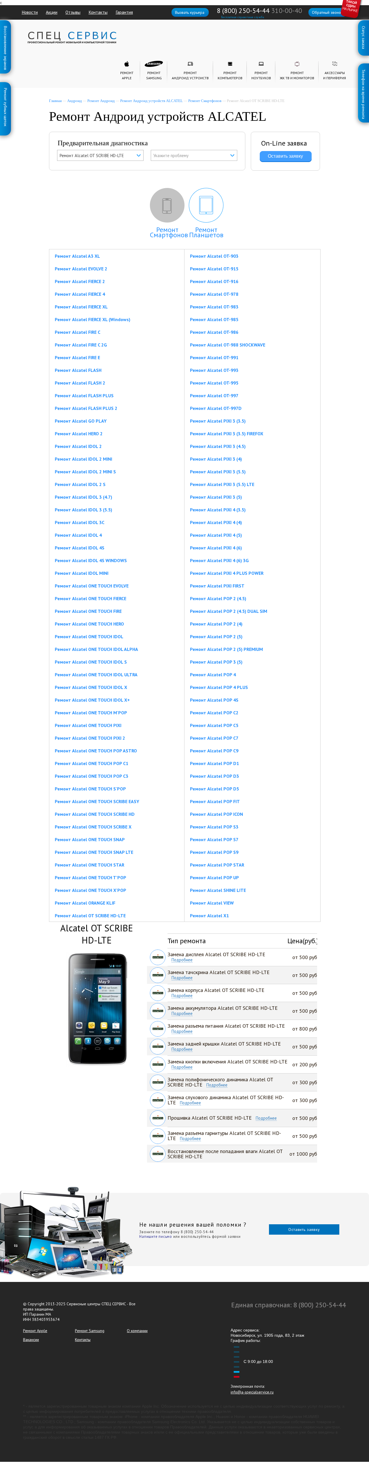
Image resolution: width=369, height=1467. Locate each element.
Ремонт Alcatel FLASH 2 (80, 383)
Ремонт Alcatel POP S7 (214, 839)
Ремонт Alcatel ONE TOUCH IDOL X (91, 687)
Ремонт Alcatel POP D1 (214, 763)
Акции (51, 12)
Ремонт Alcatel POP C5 (214, 725)
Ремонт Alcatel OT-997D (216, 408)
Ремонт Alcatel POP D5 (214, 789)
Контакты (98, 12)
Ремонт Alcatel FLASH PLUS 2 (86, 408)
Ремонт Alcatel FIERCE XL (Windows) (92, 319)
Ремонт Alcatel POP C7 (214, 738)
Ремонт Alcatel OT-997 (214, 395)
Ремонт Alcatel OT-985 (214, 319)
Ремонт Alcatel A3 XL (77, 256)
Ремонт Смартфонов (204, 101)
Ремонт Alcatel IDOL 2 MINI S (85, 471)
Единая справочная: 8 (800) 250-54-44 (288, 1304)
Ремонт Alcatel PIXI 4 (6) (216, 548)
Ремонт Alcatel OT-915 (214, 269)
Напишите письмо (155, 1236)
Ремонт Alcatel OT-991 (214, 357)
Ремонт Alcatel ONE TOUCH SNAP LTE (94, 852)
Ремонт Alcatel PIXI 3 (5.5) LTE (222, 484)
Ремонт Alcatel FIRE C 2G (81, 345)
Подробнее (182, 960)
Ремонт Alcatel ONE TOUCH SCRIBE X (93, 827)
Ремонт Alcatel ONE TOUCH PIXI (88, 725)
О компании (137, 1330)
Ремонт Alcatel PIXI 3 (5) (216, 497)
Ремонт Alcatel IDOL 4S (79, 548)
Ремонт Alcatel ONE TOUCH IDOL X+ (92, 700)
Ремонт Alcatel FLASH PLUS (84, 395)
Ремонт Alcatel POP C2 (214, 712)
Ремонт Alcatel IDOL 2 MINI (83, 459)
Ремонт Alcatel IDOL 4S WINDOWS (91, 560)
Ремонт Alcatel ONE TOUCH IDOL (89, 636)
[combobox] (100, 155)
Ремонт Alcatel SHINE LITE (218, 890)
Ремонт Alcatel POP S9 (214, 852)
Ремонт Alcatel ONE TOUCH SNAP (90, 839)
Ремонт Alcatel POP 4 (213, 674)
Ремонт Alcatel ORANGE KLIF (85, 903)
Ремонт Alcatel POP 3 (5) (216, 662)
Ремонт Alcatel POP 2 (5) (216, 636)
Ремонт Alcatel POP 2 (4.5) (218, 598)
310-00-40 (286, 10)
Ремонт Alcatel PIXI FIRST (217, 586)
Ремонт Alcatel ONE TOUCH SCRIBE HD (95, 814)
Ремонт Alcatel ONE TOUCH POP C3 (91, 776)
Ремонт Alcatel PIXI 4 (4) (216, 522)
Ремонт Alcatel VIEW (212, 903)
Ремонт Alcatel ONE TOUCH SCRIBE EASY (97, 801)
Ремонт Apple (35, 1330)
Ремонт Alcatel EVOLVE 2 (81, 269)
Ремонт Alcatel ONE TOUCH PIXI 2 (90, 738)
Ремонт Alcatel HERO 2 (79, 433)
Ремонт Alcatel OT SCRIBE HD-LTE (90, 915)
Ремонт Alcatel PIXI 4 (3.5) (218, 510)
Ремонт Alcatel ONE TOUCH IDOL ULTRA (96, 674)
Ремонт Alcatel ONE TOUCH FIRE (88, 611)
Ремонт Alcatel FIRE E (77, 357)
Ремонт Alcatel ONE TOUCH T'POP (90, 877)
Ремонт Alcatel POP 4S (214, 700)
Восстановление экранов (5, 27)
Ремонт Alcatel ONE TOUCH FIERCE (90, 598)
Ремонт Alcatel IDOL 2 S (80, 484)
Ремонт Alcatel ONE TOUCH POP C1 (91, 763)
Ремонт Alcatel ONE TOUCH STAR (89, 865)
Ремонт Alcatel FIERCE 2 (80, 281)
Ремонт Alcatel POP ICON (216, 814)
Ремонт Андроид (101, 101)
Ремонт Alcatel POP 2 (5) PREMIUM (226, 649)
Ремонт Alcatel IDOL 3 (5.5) (83, 510)
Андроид (74, 101)
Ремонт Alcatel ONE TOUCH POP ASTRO (96, 751)
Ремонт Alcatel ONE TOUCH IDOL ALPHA (96, 649)
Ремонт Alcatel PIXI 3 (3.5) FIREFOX (226, 433)
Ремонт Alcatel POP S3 (214, 827)
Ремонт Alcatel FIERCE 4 (80, 294)
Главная (55, 101)
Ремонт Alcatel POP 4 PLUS (219, 687)
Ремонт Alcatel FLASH (78, 370)
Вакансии (31, 1339)
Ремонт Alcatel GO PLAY (81, 421)
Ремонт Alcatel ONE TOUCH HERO (89, 624)
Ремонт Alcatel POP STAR (217, 865)
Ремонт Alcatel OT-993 (214, 370)
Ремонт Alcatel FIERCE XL (81, 307)
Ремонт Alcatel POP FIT (215, 801)
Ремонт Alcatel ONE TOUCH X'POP (90, 890)
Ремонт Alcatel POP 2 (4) (216, 624)
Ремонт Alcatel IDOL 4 (78, 535)
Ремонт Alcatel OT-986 (214, 332)
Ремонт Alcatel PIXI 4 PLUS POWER (226, 573)
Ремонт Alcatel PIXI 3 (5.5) (218, 471)
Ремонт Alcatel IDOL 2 (78, 446)
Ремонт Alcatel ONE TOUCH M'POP (91, 712)
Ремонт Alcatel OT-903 (214, 256)
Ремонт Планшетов (206, 232)
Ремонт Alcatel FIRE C (77, 332)
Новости (30, 12)
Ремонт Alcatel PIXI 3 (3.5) (218, 421)
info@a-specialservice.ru (252, 1392)
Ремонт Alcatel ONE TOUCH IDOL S (91, 662)
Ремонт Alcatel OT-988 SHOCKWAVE (227, 345)
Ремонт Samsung (89, 1330)
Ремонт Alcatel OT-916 (214, 281)
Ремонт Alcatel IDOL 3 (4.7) (83, 497)
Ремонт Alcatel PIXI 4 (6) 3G (219, 560)
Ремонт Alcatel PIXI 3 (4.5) (218, 446)
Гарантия (124, 12)
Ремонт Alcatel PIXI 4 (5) (216, 535)
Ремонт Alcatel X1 (209, 915)
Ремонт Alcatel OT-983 (214, 307)
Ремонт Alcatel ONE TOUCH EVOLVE (92, 586)
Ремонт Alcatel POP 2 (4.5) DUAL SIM (228, 611)
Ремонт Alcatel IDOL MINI (81, 573)
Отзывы (72, 12)
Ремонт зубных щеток (5, 89)
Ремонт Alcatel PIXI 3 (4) (216, 459)
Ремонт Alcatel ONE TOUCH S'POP (90, 789)
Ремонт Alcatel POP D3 (214, 776)
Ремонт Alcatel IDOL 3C (79, 522)
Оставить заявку (304, 1229)
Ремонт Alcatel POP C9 (214, 751)
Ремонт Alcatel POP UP (214, 877)
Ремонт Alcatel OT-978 (214, 294)
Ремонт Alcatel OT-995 (214, 383)
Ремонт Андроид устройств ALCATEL (151, 101)
